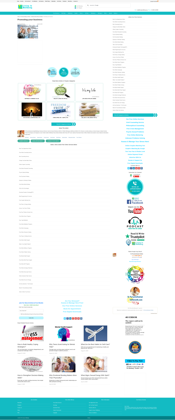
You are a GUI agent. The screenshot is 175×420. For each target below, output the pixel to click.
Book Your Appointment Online (25, 148)
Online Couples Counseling (24, 164)
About (19, 410)
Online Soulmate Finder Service (25, 275)
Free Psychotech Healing (24, 176)
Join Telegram (79, 7)
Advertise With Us (135, 157)
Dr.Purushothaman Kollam (148, 310)
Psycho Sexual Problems (135, 132)
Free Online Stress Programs (25, 216)
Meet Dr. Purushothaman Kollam (25, 287)
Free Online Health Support (24, 240)
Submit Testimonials (57, 410)
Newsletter (20, 402)
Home (18, 1)
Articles (115, 13)
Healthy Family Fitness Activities (37, 16)
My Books (27, 137)
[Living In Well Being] (25, 8)
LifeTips (86, 13)
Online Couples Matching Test (135, 145)
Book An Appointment (72, 309)
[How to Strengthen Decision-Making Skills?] (32, 371)
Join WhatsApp (80, 6)
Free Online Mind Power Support (25, 260)
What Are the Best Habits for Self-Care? (95, 344)
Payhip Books (64, 137)
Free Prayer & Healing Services (25, 236)
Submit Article (24, 141)
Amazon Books (33, 137)
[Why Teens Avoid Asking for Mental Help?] (63, 340)
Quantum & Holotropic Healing (25, 180)
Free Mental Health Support (24, 255)
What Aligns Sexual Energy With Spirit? (95, 375)
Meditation (93, 13)
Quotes (110, 13)
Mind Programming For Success (25, 196)
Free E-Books (79, 137)
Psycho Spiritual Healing (24, 172)
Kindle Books (46, 137)
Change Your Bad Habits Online (25, 160)
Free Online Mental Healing (24, 184)
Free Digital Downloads (72, 312)
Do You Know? (27, 1)
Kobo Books (52, 137)
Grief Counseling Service (135, 122)
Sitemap (89, 417)
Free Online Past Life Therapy (25, 279)
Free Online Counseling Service (25, 152)
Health (76, 13)
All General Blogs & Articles (25, 16)
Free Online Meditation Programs (25, 224)
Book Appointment (38, 141)
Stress (81, 13)
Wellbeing (70, 13)
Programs (19, 405)
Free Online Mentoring (135, 135)
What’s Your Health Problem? (25, 244)
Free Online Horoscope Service (25, 271)
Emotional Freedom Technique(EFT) (26, 192)
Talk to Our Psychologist (24, 188)
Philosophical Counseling (135, 125)
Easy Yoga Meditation (23, 220)
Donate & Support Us (135, 160)
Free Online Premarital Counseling (26, 168)
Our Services (41, 1)
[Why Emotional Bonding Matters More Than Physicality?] (63, 371)
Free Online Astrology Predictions (25, 267)
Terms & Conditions (93, 412)
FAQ (18, 412)
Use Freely (59, 1)
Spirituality (53, 1)
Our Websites (34, 1)
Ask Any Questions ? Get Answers (26, 283)
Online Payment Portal (135, 154)
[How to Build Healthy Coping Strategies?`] (32, 340)
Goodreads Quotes (154, 313)
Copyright (55, 412)
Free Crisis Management (135, 129)
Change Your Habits (53, 141)
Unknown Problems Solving (135, 138)
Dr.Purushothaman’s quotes (135, 308)
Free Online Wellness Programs (25, 248)
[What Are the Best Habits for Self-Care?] (95, 340)
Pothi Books (58, 137)
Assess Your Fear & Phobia (24, 208)
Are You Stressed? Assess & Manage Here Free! (72, 302)
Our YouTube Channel (93, 405)
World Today (47, 1)
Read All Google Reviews (135, 261)
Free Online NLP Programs (24, 263)
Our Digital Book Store (93, 402)
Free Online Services (57, 402)
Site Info (21, 1)
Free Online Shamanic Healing (25, 232)
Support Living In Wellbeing (94, 410)
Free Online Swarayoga (23, 228)
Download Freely (56, 407)
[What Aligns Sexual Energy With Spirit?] (95, 371)
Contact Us (75, 1)
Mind (105, 13)
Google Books (39, 137)
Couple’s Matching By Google (135, 148)
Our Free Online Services (72, 306)
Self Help (63, 13)
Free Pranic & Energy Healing (25, 204)
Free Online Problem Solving (24, 252)
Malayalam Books (71, 137)
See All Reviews (135, 259)
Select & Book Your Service (24, 291)
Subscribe (31, 318)
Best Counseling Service (24, 156)
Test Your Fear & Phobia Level (135, 151)
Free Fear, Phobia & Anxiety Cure (25, 212)
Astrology (55, 405)
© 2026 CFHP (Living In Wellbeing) (23, 417)
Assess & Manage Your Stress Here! (135, 141)
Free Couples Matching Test (24, 200)
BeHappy (100, 13)
